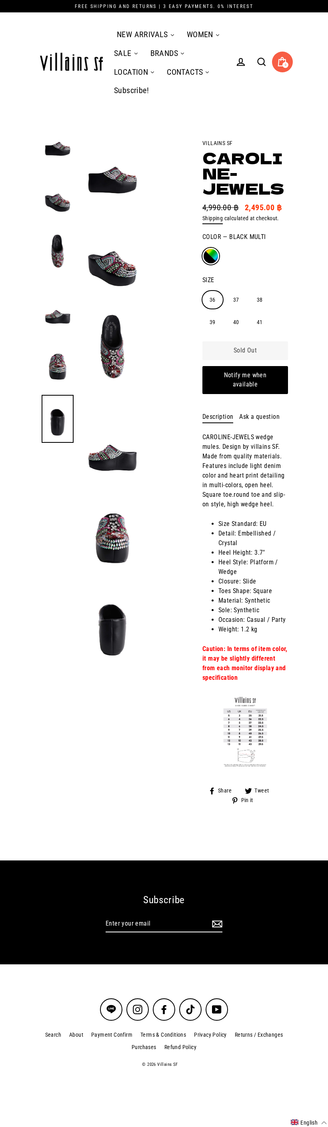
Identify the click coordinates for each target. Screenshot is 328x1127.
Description (217, 416)
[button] (309, 1122)
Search (53, 1034)
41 (260, 322)
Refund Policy (180, 1047)
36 (213, 300)
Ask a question (259, 416)
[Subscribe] (216, 924)
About (76, 1034)
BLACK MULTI (210, 256)
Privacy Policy (210, 1034)
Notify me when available (245, 379)
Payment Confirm (111, 1034)
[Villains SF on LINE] (111, 1009)
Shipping (212, 218)
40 (236, 322)
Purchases (144, 1047)
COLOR (234, 237)
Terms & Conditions (163, 1034)
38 (260, 300)
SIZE (208, 280)
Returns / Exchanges (259, 1034)
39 (213, 322)
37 (236, 300)
